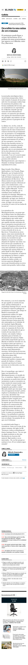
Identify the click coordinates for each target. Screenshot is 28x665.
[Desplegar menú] (3, 10)
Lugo (20, 18)
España (3, 18)
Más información (5, 474)
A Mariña (4, 467)
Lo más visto (5, 558)
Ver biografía (12, 454)
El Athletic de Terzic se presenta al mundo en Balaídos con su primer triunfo (13, 551)
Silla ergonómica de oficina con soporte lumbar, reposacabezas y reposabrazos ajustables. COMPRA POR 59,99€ (13, 621)
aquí (24, 478)
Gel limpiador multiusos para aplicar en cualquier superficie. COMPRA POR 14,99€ (19, 628)
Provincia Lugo (10, 467)
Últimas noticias (6, 531)
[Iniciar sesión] (25, 10)
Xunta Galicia (9, 18)
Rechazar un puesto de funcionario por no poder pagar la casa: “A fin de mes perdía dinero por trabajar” (14, 569)
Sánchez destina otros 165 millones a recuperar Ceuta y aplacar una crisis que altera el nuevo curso (14, 584)
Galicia (5, 15)
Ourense (24, 18)
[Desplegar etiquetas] (25, 467)
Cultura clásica (18, 467)
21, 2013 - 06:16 (16, 57)
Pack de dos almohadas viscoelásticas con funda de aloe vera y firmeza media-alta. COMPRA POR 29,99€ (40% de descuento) (19, 637)
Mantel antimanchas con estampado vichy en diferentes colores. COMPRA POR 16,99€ (19, 645)
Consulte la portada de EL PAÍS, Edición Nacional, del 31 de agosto (17, 24)
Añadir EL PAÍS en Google (9, 65)
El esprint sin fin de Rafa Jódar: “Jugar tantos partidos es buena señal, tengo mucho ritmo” (14, 546)
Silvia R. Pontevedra (14, 55)
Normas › (24, 459)
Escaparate (14, 600)
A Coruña (15, 18)
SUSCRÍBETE (20, 9)
